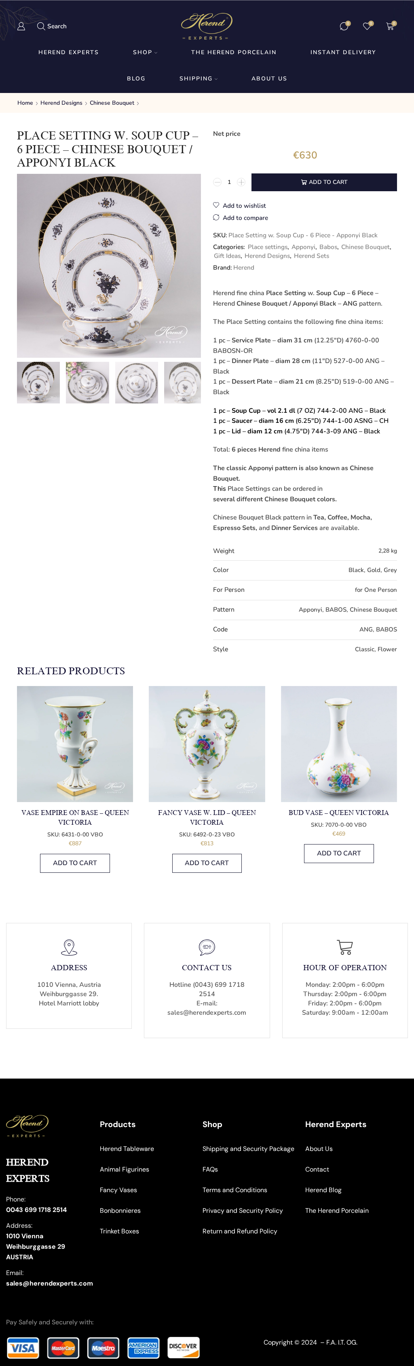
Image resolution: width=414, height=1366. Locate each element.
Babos (328, 247)
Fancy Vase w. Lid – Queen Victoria (207, 817)
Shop (142, 52)
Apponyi (303, 247)
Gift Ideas (227, 255)
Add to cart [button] (75, 863)
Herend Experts (68, 52)
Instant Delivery (343, 52)
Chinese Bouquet (112, 103)
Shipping (196, 78)
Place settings (267, 247)
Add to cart (328, 182)
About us (269, 78)
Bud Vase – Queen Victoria (339, 813)
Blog (136, 78)
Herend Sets (311, 255)
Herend (243, 267)
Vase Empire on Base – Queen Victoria (75, 817)
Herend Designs (61, 103)
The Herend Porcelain (234, 52)
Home (25, 103)
